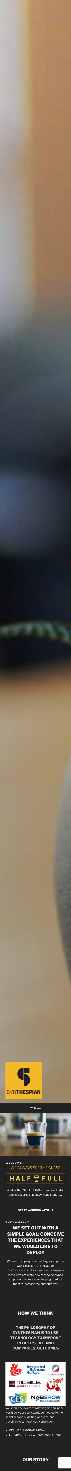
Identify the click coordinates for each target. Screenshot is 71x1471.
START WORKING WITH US (35, 1210)
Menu (37, 1108)
